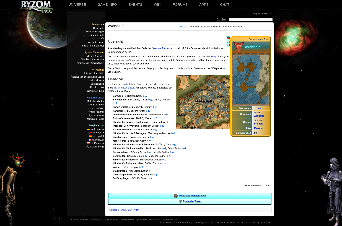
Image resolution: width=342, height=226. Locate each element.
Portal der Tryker (192, 201)
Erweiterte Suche (95, 42)
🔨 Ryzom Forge (95, 146)
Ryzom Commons (94, 52)
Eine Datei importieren (92, 59)
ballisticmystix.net (123, 87)
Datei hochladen (96, 80)
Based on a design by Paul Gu (256, 222)
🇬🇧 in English (96, 132)
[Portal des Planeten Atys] (176, 195)
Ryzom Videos (96, 115)
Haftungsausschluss (205, 222)
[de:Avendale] (228, 38)
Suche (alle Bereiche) (93, 45)
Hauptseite (98, 28)
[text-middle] (238, 47)
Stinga (214, 56)
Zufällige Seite (96, 35)
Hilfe (101, 38)
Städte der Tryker (130, 210)
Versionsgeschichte (233, 26)
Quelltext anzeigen (211, 26)
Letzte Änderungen (94, 31)
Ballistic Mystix (95, 101)
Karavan (258, 128)
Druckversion (97, 87)
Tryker (257, 108)
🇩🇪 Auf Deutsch (95, 129)
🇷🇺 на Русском (95, 143)
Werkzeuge (98, 69)
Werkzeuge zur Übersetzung (90, 62)
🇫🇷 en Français (96, 139)
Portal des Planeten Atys (192, 195)
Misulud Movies (95, 118)
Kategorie (114, 210)
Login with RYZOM (263, 13)
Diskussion (193, 26)
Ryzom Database (95, 108)
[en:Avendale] (228, 41)
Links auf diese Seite (93, 73)
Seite (182, 26)
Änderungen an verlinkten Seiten (87, 76)
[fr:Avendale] (228, 44)
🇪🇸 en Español (96, 136)
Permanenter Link (95, 90)
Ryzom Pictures (96, 111)
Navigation (98, 24)
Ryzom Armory (96, 104)
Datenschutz (166, 222)
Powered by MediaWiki (228, 222)
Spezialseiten (97, 83)
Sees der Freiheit (161, 48)
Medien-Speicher (95, 56)
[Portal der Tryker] (180, 201)
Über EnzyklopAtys (184, 222)
